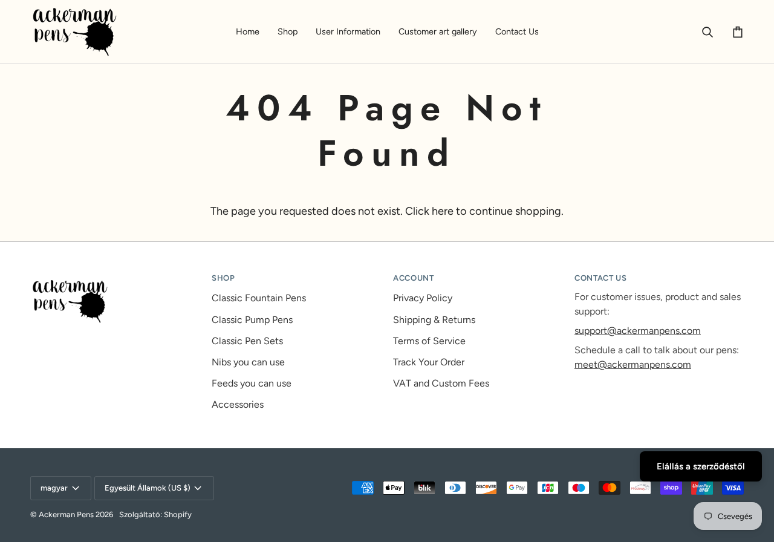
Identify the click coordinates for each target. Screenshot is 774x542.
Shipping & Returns (434, 319)
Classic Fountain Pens (259, 298)
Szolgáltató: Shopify (155, 514)
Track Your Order (428, 362)
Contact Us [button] (600, 277)
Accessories (238, 404)
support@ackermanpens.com (637, 330)
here (443, 211)
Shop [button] (223, 277)
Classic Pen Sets (247, 341)
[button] (287, 32)
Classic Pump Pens (252, 319)
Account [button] (413, 277)
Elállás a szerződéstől (701, 466)
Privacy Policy (422, 298)
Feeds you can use (251, 383)
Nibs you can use (248, 362)
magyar (54, 487)
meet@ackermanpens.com (632, 364)
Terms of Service (429, 341)
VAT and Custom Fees (441, 383)
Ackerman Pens (66, 514)
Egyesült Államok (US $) (147, 487)
